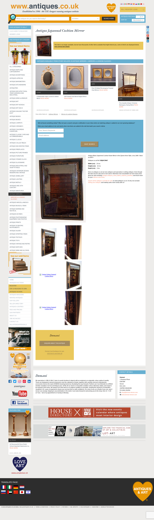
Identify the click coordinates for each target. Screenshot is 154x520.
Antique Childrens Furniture (17, 130)
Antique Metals (15, 182)
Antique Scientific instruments (16, 226)
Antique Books (15, 116)
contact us (14, 321)
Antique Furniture (17, 156)
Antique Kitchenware (18, 85)
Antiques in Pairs (16, 214)
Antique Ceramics (16, 126)
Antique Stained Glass (18, 159)
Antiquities (14, 88)
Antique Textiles (16, 237)
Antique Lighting (16, 179)
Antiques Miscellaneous (19, 202)
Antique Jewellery (17, 176)
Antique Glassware (17, 162)
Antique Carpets (16, 123)
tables (119, 175)
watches (124, 175)
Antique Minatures (17, 191)
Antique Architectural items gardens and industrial (18, 93)
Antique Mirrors (16, 194)
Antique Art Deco (16, 108)
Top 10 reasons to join (18, 288)
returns (65, 507)
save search (89, 144)
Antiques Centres (16, 306)
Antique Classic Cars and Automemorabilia (19, 135)
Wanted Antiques (16, 298)
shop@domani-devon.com (129, 392)
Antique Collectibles (18, 143)
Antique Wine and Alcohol (19, 250)
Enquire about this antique (54, 343)
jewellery (130, 175)
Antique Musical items (18, 205)
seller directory (16, 303)
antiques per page (128, 16)
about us (13, 315)
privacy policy (55, 507)
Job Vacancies (15, 318)
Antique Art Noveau (17, 105)
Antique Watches (16, 247)
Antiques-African (16, 78)
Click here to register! (19, 31)
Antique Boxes (15, 119)
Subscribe (95, 507)
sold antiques (85, 507)
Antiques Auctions (17, 283)
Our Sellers (14, 300)
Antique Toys (15, 240)
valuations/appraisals (18, 324)
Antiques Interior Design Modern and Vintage (19, 171)
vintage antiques (107, 175)
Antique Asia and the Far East (19, 112)
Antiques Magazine (17, 294)
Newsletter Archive (107, 507)
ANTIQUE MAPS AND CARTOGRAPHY (16, 71)
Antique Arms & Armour (18, 98)
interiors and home (99, 177)
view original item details (62, 46)
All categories (15, 66)
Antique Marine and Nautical (17, 210)
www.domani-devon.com (129, 394)
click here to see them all (54, 353)
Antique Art (14, 101)
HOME (12, 280)
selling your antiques (94, 182)
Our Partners (15, 312)
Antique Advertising (17, 75)
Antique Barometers (17, 81)
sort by (124, 20)
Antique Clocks (16, 139)
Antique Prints (15, 222)
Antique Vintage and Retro (20, 244)
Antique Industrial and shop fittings (18, 166)
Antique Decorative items (19, 146)
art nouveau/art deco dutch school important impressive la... (20, 446)
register (13, 286)
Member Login (15, 34)
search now (109, 18)
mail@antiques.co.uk (26, 507)
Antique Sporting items (18, 234)
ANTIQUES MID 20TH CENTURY (16, 186)
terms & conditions (42, 507)
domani (55, 335)
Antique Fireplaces (17, 149)
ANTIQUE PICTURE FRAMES (19, 152)
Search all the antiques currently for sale (100, 181)
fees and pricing (16, 309)
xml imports (74, 507)
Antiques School (16, 292)
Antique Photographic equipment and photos (18, 218)
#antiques (19, 386)
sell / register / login (129, 9)
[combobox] (85, 19)
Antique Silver (15, 231)
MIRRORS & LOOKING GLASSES (18, 198)
